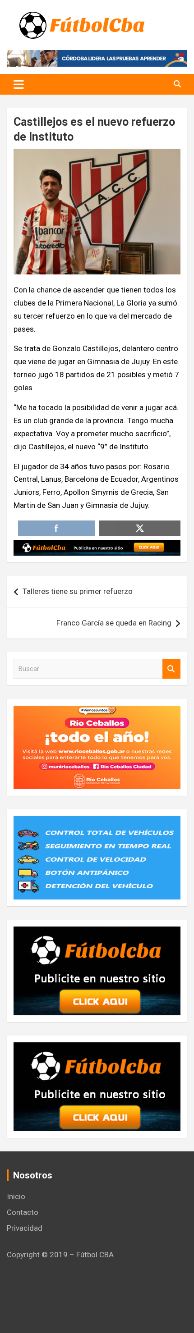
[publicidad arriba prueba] (97, 546)
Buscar (171, 669)
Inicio (16, 1196)
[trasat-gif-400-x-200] (97, 822)
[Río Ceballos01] (97, 712)
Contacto (22, 1212)
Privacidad (24, 1228)
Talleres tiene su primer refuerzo (78, 591)
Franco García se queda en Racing (113, 622)
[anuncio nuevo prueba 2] (97, 932)
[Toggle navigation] (19, 84)
